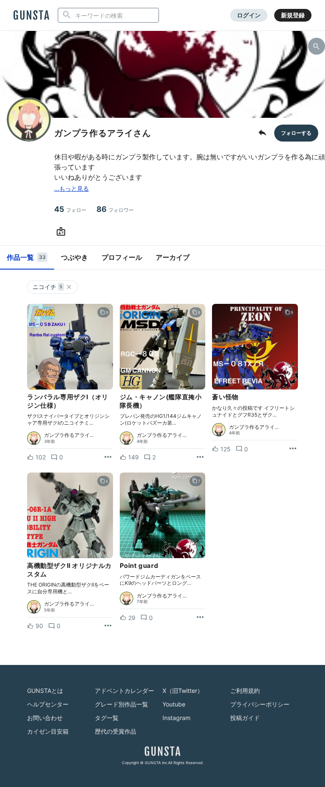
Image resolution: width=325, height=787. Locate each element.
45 (70, 209)
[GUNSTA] (31, 15)
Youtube (173, 704)
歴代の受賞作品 (115, 731)
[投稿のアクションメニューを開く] (108, 457)
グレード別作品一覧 (121, 704)
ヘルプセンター (48, 704)
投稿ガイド (245, 717)
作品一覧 (26, 257)
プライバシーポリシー (259, 704)
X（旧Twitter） (182, 690)
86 (115, 209)
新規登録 (293, 15)
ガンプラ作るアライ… (69, 435)
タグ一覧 (106, 717)
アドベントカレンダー (124, 690)
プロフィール (122, 257)
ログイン (249, 15)
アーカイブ (173, 257)
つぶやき (74, 257)
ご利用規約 (245, 690)
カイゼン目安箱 (48, 731)
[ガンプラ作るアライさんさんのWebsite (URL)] (62, 232)
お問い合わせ (45, 717)
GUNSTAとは (45, 690)
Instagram (176, 717)
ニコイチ (47, 286)
